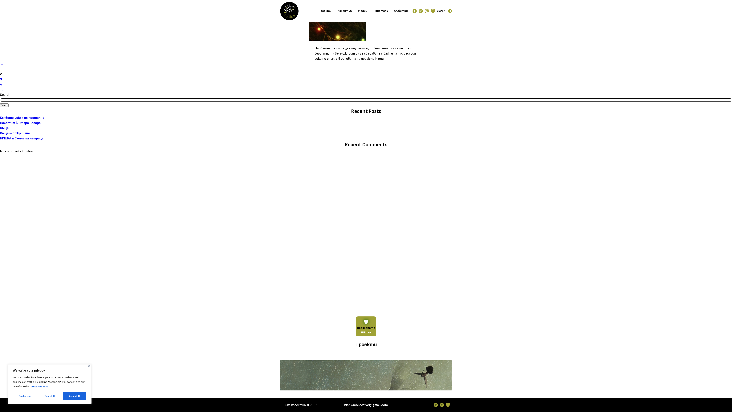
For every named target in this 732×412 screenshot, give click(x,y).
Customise (25, 396)
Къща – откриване (15, 133)
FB (414, 11)
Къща (4, 128)
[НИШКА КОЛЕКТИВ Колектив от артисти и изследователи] (289, 11)
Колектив (345, 11)
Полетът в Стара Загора (20, 123)
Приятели (380, 11)
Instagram (435, 405)
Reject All (50, 396)
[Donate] (433, 11)
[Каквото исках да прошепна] (366, 376)
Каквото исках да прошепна (22, 118)
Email (427, 11)
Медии (362, 11)
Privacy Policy (39, 386)
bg (439, 11)
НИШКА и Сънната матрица (21, 138)
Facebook (442, 405)
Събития (401, 11)
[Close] (89, 366)
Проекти (325, 11)
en (443, 11)
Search (5, 95)
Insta (420, 11)
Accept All (74, 396)
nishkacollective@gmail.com (366, 405)
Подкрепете (366, 330)
